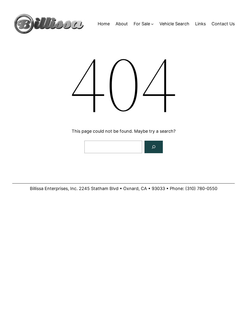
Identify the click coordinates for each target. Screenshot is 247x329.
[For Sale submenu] (152, 24)
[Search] (153, 147)
